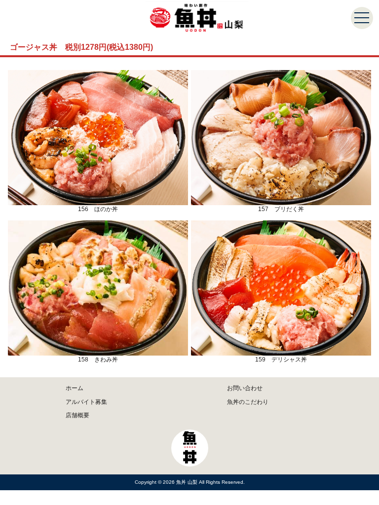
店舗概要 (77, 415)
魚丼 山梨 (187, 482)
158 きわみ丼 (98, 359)
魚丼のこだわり (247, 401)
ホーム (74, 388)
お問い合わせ (245, 388)
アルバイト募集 (86, 401)
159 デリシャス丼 (281, 359)
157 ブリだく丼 (281, 209)
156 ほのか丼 (98, 209)
